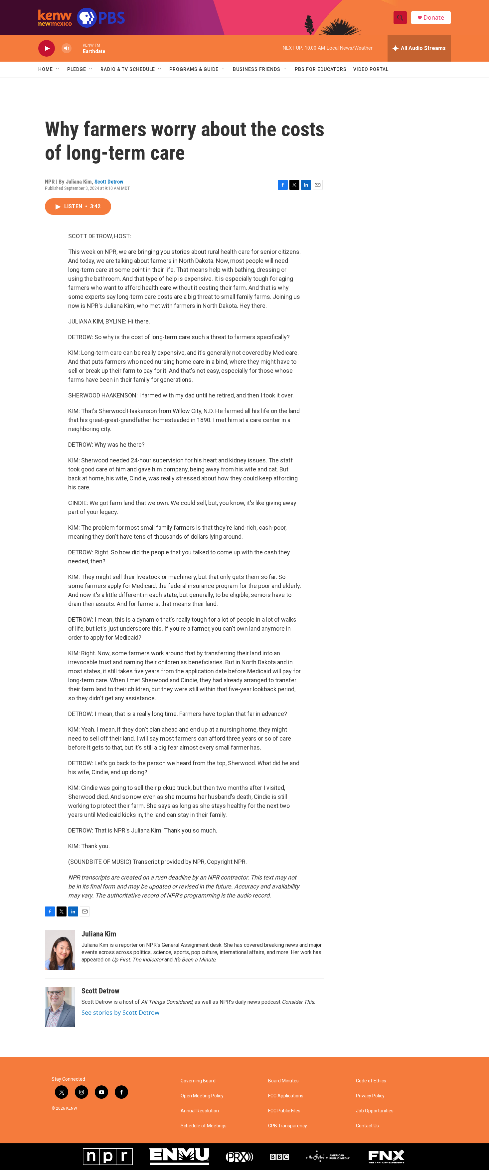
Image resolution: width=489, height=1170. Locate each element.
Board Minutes (283, 1080)
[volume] (66, 48)
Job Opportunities (375, 1110)
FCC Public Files (284, 1110)
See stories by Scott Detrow (120, 1012)
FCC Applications (285, 1095)
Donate (433, 17)
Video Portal (371, 69)
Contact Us (367, 1125)
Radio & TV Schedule (127, 69)
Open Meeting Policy (202, 1095)
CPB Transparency (287, 1125)
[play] (46, 48)
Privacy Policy (370, 1095)
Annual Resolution (200, 1110)
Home (45, 69)
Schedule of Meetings (204, 1125)
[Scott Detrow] (60, 1007)
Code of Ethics (371, 1080)
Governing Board (198, 1080)
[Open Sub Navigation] (58, 69)
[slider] (77, 48)
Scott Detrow (108, 181)
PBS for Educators (321, 69)
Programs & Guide (194, 69)
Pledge (76, 69)
